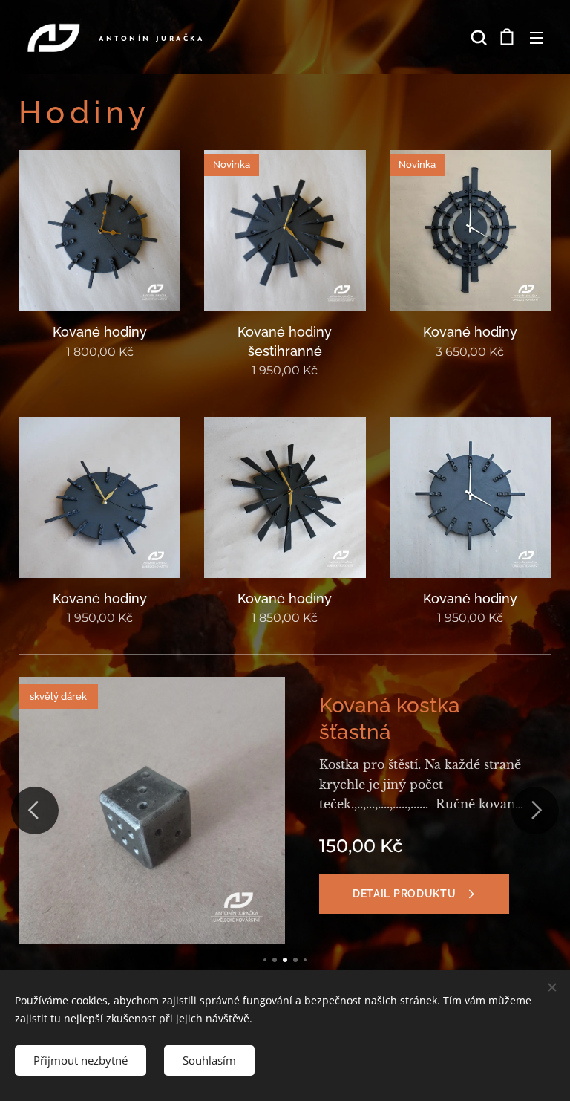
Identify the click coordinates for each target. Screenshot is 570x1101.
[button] (477, 37)
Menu (536, 37)
